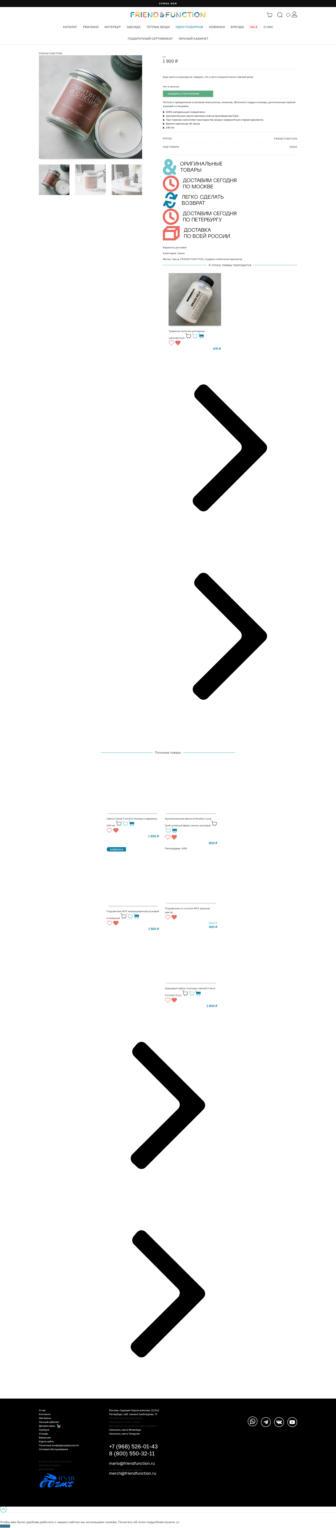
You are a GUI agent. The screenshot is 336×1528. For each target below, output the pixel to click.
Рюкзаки (91, 27)
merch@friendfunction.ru (132, 1473)
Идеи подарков (189, 27)
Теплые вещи (158, 27)
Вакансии (45, 1437)
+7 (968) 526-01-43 (133, 1446)
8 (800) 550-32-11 (132, 1453)
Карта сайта (46, 1441)
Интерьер (112, 27)
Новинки (217, 27)
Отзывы (43, 1433)
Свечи (181, 253)
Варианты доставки (175, 247)
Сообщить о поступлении (183, 93)
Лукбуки (44, 1429)
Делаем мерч (47, 1425)
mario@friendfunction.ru (132, 1463)
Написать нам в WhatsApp (125, 1429)
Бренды (237, 27)
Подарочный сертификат (150, 38)
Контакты (45, 1414)
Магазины (45, 1418)
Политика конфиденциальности (59, 1445)
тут (177, 1522)
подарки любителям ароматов (223, 259)
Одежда (134, 27)
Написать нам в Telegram (124, 1433)
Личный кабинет (193, 38)
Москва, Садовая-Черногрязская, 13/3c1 (134, 1410)
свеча (175, 259)
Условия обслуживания (53, 1449)
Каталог (70, 27)
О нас (268, 27)
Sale (254, 27)
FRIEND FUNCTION (50, 53)
